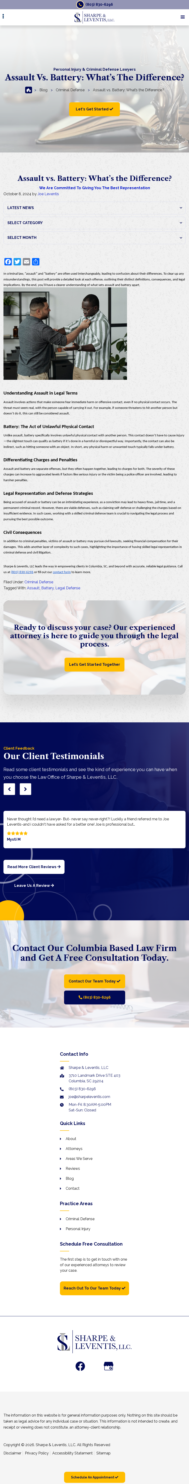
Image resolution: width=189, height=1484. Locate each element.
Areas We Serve (79, 1158)
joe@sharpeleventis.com (89, 1097)
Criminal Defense (70, 90)
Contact (73, 1188)
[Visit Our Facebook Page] (80, 1366)
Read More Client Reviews (32, 867)
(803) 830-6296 (99, 4)
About (71, 1139)
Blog (43, 90)
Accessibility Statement (72, 1453)
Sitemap (103, 1453)
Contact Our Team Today (93, 981)
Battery (47, 588)
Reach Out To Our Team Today (93, 1288)
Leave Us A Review (32, 885)
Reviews (73, 1168)
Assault (33, 588)
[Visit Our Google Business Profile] (108, 1366)
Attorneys (74, 1148)
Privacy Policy (37, 1453)
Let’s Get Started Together (94, 664)
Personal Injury (78, 1229)
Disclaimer (12, 1453)
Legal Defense (67, 588)
